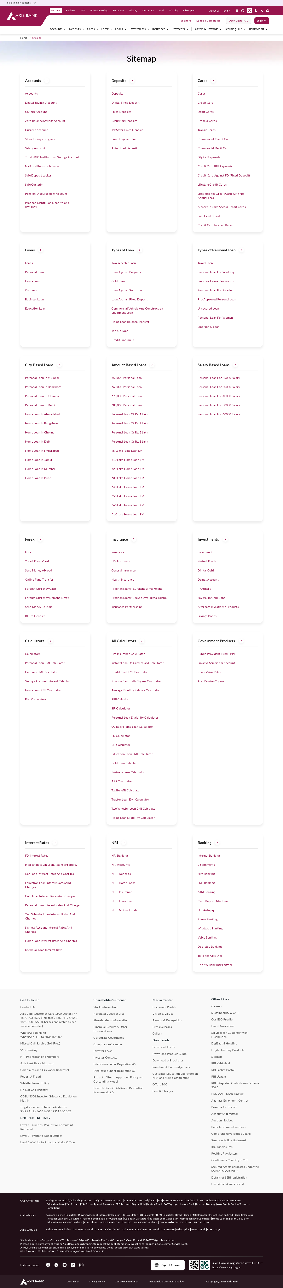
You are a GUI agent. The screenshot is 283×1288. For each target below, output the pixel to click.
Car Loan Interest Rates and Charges (49, 873)
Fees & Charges (162, 1091)
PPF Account (123, 1204)
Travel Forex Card (37, 561)
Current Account (36, 130)
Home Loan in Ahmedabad (42, 414)
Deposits (75, 29)
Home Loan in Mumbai (40, 469)
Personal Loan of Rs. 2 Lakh (129, 423)
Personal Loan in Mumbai (42, 377)
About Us (214, 10)
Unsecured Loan (208, 308)
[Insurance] (167, 29)
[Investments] (148, 29)
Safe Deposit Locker (38, 175)
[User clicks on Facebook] (48, 1265)
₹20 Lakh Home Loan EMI (128, 469)
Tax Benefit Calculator (126, 790)
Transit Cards (206, 130)
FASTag (168, 1204)
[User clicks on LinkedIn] (72, 1265)
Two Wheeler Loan (123, 263)
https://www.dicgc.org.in (226, 1267)
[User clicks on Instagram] (81, 1265)
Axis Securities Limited (107, 1229)
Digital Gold (206, 570)
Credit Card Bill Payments (215, 166)
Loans (119, 29)
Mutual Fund (154, 1204)
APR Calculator (121, 781)
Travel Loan (205, 263)
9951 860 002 (61, 1111)
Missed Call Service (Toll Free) (40, 1043)
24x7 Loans (72, 1204)
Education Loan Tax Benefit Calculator (106, 1222)
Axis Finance (129, 1229)
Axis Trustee (167, 1229)
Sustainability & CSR (224, 1012)
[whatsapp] (242, 10)
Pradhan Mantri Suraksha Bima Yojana (136, 588)
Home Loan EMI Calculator (43, 690)
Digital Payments (209, 157)
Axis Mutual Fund (83, 1229)
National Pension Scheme (42, 166)
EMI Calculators (36, 699)
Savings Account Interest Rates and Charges (48, 929)
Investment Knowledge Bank (171, 1067)
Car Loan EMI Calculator (41, 672)
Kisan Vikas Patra (209, 672)
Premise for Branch (224, 1107)
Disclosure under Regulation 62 (114, 1070)
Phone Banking (208, 919)
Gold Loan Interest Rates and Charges (50, 896)
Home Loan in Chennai (40, 432)
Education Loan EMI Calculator (132, 754)
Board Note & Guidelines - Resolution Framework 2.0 (118, 1090)
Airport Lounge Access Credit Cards (222, 207)
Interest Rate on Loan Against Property (51, 864)
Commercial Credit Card (214, 139)
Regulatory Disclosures (108, 1013)
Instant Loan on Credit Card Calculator (137, 663)
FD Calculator (120, 735)
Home (23, 37)
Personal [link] (55, 10)
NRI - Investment (122, 901)
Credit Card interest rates (215, 225)
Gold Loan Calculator (125, 763)
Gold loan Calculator (136, 1218)
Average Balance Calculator (61, 1214)
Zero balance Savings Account (45, 120)
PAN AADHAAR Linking (227, 1094)
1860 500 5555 (30, 1022)
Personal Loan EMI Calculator (45, 663)
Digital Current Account (108, 1200)
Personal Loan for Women (215, 317)
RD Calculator (121, 745)
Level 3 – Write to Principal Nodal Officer (48, 1142)
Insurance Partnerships (126, 607)
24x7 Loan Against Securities (97, 1204)
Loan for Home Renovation (216, 281)
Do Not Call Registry (34, 1089)
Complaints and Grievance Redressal (44, 1070)
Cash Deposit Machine (213, 901)
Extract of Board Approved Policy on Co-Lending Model (117, 1079)
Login (260, 20)
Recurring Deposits (124, 120)
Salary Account (35, 148)
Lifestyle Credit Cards (212, 184)
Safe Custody (33, 184)
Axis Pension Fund (148, 1229)
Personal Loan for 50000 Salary (219, 405)
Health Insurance (122, 579)
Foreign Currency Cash (40, 588)
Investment (205, 552)
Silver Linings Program (40, 139)
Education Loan (35, 308)
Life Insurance (120, 561)
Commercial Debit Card (214, 148)
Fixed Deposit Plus (123, 139)
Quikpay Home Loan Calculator (132, 726)
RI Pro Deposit (35, 616)
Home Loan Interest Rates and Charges (51, 940)
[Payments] (187, 29)
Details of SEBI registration (229, 1177)
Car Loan (31, 290)
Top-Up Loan (119, 331)
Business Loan (34, 299)
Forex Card (53, 1207)
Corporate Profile (164, 1007)
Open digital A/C (238, 20)
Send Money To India (39, 607)
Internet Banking (209, 855)
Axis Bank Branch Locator (37, 1063)
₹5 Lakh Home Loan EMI (127, 450)
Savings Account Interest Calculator (49, 681)
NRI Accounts (120, 864)
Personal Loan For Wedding (216, 272)
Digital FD (150, 1200)
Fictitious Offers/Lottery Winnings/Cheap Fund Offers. (69, 1251)
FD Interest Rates (36, 855)
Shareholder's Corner (109, 1000)
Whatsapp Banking (210, 928)
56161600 (43, 1111)
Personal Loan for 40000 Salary (219, 396)
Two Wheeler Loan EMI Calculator (134, 808)
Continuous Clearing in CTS (229, 1160)
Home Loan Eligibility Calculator (133, 817)
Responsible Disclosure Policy (166, 1281)
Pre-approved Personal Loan (217, 299)
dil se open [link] (189, 10)
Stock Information (105, 1007)
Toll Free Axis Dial (210, 955)
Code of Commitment (127, 1281)
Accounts (56, 29)
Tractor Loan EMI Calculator (130, 799)
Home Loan (32, 281)
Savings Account (36, 111)
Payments (178, 29)
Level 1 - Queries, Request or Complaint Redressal (46, 1127)
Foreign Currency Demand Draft (47, 597)
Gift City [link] (173, 10)
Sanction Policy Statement (228, 1140)
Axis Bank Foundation (58, 1229)
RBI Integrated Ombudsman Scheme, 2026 (235, 1085)
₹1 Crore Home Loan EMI (128, 514)
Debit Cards (206, 111)
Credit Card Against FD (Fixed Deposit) (224, 175)
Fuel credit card (209, 216)
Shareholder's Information (110, 1020)
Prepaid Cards (207, 120)
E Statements (206, 864)
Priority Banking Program (215, 964)
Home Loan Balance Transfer (130, 321)
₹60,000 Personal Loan (126, 387)
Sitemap (216, 1056)
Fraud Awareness (223, 1026)
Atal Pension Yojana (211, 681)
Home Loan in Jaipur (39, 459)
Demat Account (208, 579)
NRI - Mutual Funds (124, 910)
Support (186, 20)
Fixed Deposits (121, 111)
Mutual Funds (207, 561)
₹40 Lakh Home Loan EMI (128, 487)
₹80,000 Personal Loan (126, 405)
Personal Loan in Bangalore (43, 387)
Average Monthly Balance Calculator (135, 690)
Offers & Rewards (206, 29)
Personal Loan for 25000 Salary (219, 377)
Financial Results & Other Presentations (110, 1029)
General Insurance (123, 570)
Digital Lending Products (227, 1050)
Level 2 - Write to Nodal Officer (41, 1135)
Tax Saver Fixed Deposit (127, 130)
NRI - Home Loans (123, 883)
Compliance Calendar (107, 1044)
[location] (237, 10)
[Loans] (125, 29)
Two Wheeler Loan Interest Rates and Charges (50, 916)
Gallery (157, 1033)
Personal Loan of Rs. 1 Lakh (129, 414)
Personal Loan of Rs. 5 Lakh (129, 441)
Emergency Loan (208, 326)
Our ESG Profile (222, 1019)
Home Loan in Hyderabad (42, 450)
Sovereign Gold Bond (212, 597)
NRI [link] (83, 10)
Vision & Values (162, 1013)
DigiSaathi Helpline (224, 1043)
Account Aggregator (224, 1113)
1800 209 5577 (65, 1013)
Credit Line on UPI (124, 340)
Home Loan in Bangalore (41, 423)
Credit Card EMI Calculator (129, 672)
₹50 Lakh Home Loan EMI (128, 496)
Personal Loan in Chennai (42, 396)
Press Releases (162, 1027)
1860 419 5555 (66, 1017)
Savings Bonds (207, 616)
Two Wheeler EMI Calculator (175, 1222)
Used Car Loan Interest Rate (43, 950)
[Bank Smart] (266, 29)
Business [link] (70, 10)
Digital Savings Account (41, 102)
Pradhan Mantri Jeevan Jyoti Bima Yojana (139, 597)
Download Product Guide (169, 1053)
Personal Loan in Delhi (40, 405)
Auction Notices (222, 1120)
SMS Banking (206, 883)
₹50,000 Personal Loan (126, 377)
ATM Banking (206, 892)
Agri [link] (161, 10)
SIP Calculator (121, 708)
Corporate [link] (148, 10)
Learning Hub (233, 29)
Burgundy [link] (118, 10)
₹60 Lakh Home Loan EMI (128, 505)
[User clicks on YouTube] (64, 1265)
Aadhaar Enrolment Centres (230, 1100)
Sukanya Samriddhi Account (216, 663)
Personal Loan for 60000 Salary (219, 414)
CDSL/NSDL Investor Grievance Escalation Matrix (48, 1098)
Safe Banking (206, 873)
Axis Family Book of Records (233, 1204)
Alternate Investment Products (218, 607)
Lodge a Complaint (208, 20)
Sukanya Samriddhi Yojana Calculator (136, 681)
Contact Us (27, 1007)
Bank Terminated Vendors (228, 1127)
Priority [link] (133, 10)
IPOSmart (204, 588)
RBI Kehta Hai (220, 1063)
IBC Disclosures (222, 1147)
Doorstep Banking (210, 946)
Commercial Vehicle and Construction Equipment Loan (137, 310)
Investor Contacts (105, 1057)
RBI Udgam (218, 1076)
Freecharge (213, 1229)
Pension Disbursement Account (46, 193)
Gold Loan (118, 281)
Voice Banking (207, 937)
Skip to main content (18, 2)
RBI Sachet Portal (223, 1070)
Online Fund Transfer (39, 579)
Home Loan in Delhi (38, 441)
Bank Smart (256, 29)
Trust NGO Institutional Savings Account (52, 157)
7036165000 (53, 1036)
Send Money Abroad (38, 570)
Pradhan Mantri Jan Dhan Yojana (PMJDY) (47, 205)
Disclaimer (73, 1281)
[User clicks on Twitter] (56, 1265)
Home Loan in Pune (38, 478)
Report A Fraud (30, 1076)
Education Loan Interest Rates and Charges (48, 885)
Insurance (158, 29)
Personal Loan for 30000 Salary (219, 387)
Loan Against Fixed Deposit (129, 299)
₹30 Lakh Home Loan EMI (128, 478)
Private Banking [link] (98, 10)
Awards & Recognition (167, 1020)
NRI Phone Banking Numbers (39, 1056)
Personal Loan (34, 272)
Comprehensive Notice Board (231, 1133)
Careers (216, 1006)
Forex (105, 29)
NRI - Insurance (121, 892)
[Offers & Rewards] (220, 29)
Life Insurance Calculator (128, 653)
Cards (91, 29)
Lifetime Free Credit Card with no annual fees (221, 195)
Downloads (160, 1040)
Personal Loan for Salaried (215, 290)
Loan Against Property (126, 272)
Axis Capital (183, 1229)
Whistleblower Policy (34, 1083)
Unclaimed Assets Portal (227, 1184)
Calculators (33, 653)
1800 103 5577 (30, 1017)
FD (160, 1200)
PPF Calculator (121, 699)
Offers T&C (159, 1084)
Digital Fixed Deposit (125, 102)
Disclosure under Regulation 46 (114, 1064)
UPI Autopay (206, 910)
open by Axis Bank (184, 1204)
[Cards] (97, 29)
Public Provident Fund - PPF (217, 653)
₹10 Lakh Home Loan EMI (128, 459)
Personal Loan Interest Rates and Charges (53, 905)
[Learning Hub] (245, 29)
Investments (137, 29)
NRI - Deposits (121, 873)
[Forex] (111, 29)
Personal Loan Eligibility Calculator (135, 717)
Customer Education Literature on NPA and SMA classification (175, 1075)
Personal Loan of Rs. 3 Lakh (129, 432)
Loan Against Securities (127, 290)
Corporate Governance (108, 1037)
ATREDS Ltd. (198, 1229)
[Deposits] (83, 29)
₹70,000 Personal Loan (126, 396)
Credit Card (206, 102)
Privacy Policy (97, 1281)
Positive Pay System (224, 1153)
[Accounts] (65, 29)
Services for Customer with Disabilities (229, 1034)
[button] (228, 10)
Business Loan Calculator (128, 772)
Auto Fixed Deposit (124, 148)
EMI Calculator (165, 1214)
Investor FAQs (102, 1051)
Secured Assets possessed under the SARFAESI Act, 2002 (235, 1169)
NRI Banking (119, 855)
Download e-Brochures (168, 1060)
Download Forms (163, 1047)
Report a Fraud (171, 1265)
